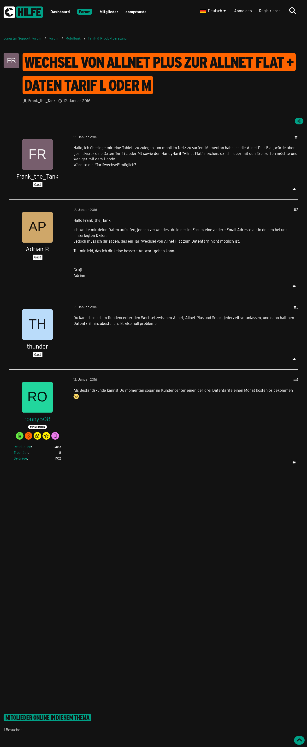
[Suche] (292, 11)
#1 (296, 137)
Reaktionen (22, 446)
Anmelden (243, 10)
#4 (295, 379)
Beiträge (20, 458)
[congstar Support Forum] (23, 11)
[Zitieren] (294, 189)
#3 (296, 306)
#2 (296, 209)
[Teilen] (299, 121)
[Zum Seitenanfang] (299, 740)
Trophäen (21, 452)
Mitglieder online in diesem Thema (47, 717)
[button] (213, 11)
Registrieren (270, 10)
